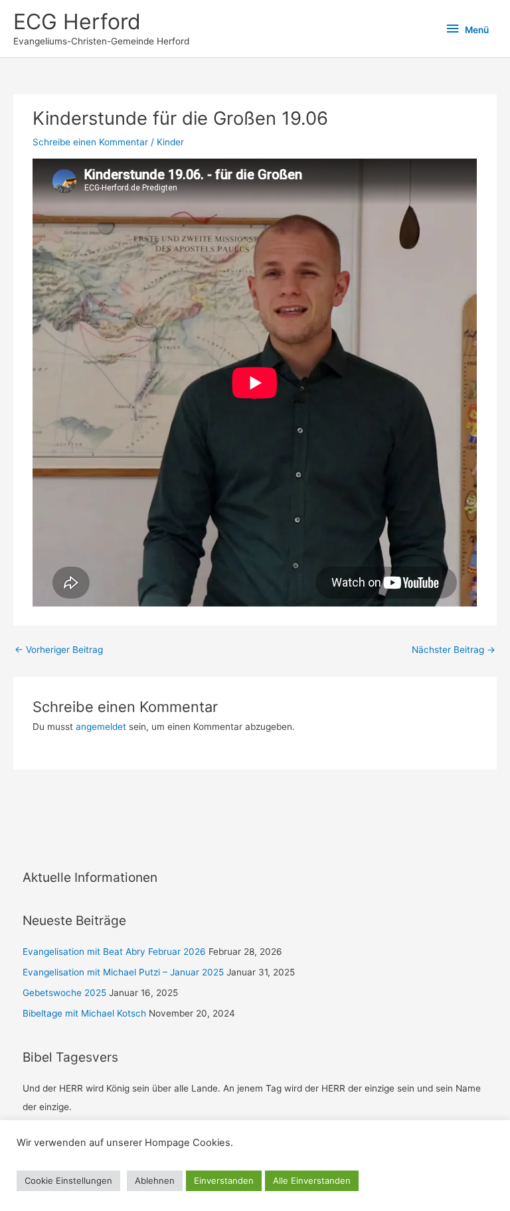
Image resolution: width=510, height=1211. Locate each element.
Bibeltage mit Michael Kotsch (84, 1013)
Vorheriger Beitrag (59, 649)
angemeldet (101, 726)
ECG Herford (77, 22)
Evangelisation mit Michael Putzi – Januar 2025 (123, 972)
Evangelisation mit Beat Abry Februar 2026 (114, 951)
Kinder (170, 142)
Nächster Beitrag (453, 649)
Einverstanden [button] (224, 1180)
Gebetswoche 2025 (64, 992)
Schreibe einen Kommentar (90, 142)
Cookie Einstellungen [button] (68, 1180)
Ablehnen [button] (155, 1180)
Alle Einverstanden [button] (312, 1180)
